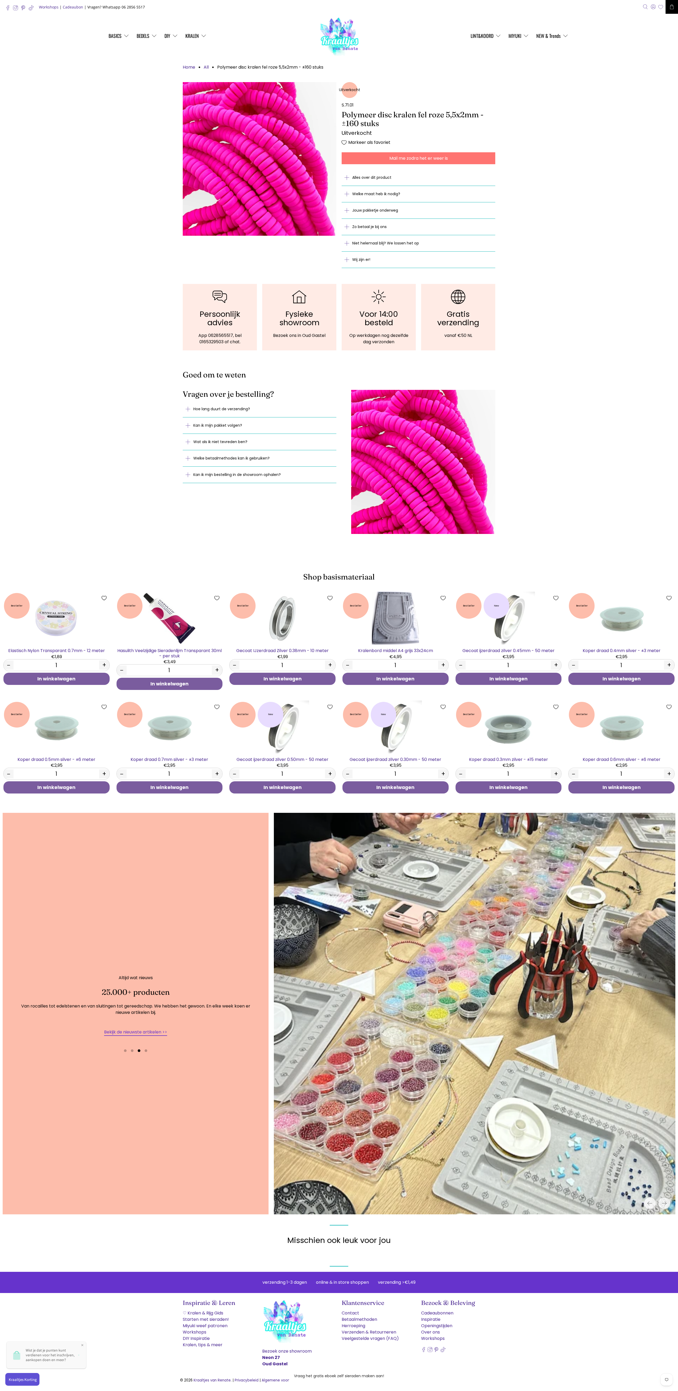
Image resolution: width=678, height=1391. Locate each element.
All (206, 67)
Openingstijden (436, 1326)
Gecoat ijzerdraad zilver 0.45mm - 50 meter (508, 650)
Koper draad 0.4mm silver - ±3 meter (622, 650)
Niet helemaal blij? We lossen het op (385, 243)
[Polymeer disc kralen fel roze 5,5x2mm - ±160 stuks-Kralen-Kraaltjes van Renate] (259, 159)
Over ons (430, 1332)
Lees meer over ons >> (135, 1032)
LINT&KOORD (482, 35)
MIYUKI (514, 35)
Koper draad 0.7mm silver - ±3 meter (169, 759)
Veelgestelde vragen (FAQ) (370, 1338)
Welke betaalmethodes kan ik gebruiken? (231, 458)
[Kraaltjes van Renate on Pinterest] (24, 9)
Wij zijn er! (361, 259)
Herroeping (353, 1326)
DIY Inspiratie (196, 1338)
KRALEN (192, 35)
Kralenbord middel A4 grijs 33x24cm (395, 650)
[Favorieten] (660, 7)
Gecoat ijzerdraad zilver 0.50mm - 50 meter (282, 759)
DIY (167, 35)
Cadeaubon (73, 7)
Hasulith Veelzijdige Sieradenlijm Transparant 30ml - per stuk (169, 653)
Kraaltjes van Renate (212, 1380)
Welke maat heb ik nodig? (376, 194)
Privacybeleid (246, 1380)
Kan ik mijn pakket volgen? (217, 425)
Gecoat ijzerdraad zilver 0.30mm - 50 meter (395, 759)
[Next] (664, 1203)
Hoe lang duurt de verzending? (221, 409)
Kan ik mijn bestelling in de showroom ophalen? (237, 474)
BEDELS (143, 35)
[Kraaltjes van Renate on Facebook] (9, 9)
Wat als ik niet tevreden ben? (220, 441)
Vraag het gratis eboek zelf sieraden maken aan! (339, 1376)
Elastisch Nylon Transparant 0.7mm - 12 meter (56, 650)
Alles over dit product (371, 177)
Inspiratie (430, 1319)
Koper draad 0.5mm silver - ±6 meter (56, 759)
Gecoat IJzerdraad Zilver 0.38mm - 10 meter (282, 650)
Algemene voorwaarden (283, 1380)
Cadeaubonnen (437, 1313)
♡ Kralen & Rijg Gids (203, 1313)
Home (189, 67)
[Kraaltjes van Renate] (339, 36)
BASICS (115, 35)
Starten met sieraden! (206, 1319)
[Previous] (650, 1203)
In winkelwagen (56, 679)
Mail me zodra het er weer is (418, 158)
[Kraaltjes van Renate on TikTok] (32, 9)
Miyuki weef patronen (205, 1326)
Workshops (49, 7)
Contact (350, 1313)
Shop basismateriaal (339, 576)
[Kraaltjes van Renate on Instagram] (17, 9)
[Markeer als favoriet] (104, 598)
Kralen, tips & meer (202, 1345)
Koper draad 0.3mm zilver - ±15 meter (508, 759)
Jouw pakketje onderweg (375, 210)
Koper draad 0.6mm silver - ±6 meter (622, 759)
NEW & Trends (548, 35)
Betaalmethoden (359, 1319)
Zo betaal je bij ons (369, 226)
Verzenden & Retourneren (369, 1332)
